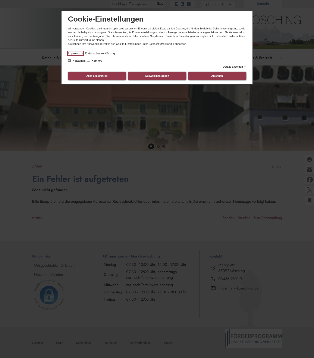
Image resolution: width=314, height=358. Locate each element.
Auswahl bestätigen (157, 75)
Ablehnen (217, 75)
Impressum (75, 53)
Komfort (96, 60)
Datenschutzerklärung (100, 53)
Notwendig (79, 60)
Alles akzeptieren (96, 75)
